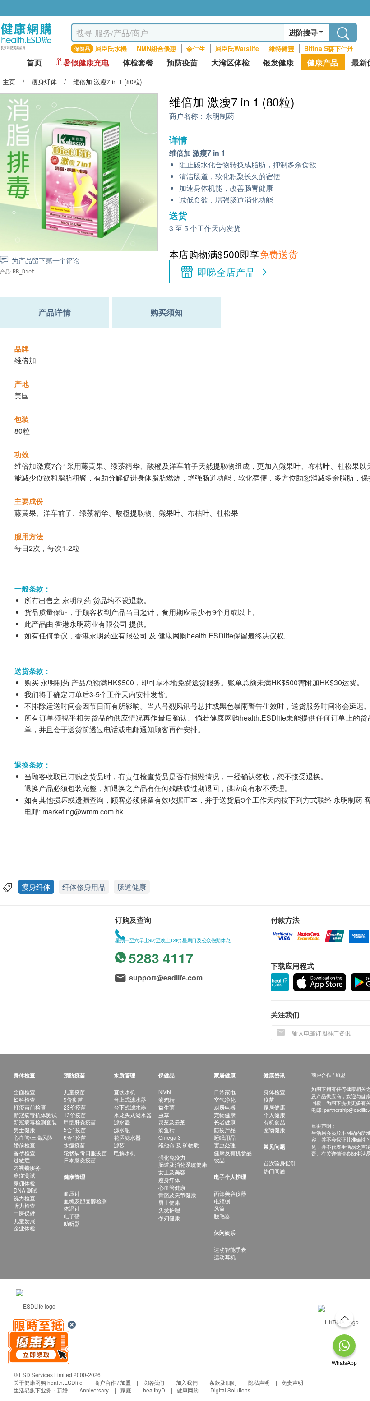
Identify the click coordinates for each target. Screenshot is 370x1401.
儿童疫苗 (74, 1092)
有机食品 (274, 1122)
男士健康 (24, 1129)
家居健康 (274, 1107)
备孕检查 (24, 1152)
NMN (164, 1092)
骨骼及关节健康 (177, 1194)
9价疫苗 (73, 1099)
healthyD (154, 1390)
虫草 (163, 1115)
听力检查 (24, 1205)
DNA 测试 (25, 1190)
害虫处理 (225, 1145)
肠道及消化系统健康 (182, 1164)
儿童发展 (24, 1221)
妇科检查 (24, 1099)
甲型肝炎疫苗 (80, 1122)
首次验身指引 (280, 1163)
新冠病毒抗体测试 (35, 1115)
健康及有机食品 (233, 1152)
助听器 (72, 1223)
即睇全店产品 (226, 271)
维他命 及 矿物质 (178, 1145)
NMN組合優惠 (156, 48)
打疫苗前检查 (30, 1107)
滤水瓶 (122, 1129)
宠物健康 (225, 1115)
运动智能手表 (230, 1249)
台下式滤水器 (130, 1107)
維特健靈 (281, 48)
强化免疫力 (171, 1157)
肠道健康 (131, 887)
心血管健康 (171, 1187)
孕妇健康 (169, 1217)
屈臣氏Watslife (237, 48)
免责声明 (292, 1382)
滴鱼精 (166, 1129)
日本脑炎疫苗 (80, 1160)
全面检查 (24, 1092)
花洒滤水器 (127, 1137)
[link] (36, 1305)
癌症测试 (24, 1175)
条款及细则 (222, 1382)
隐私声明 (259, 1382)
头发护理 (169, 1210)
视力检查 (24, 1198)
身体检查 (274, 1092)
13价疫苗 (75, 1115)
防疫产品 (225, 1129)
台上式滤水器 (130, 1099)
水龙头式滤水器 (133, 1115)
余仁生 (195, 48)
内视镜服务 (27, 1167)
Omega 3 (169, 1137)
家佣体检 (24, 1183)
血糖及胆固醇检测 (85, 1201)
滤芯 (119, 1145)
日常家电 (225, 1092)
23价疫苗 (75, 1107)
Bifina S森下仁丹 (328, 48)
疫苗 (269, 1099)
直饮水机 (124, 1092)
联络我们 (153, 1382)
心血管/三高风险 (33, 1137)
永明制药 (219, 116)
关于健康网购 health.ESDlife (48, 1382)
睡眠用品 (225, 1137)
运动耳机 (225, 1257)
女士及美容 (171, 1172)
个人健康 (274, 1115)
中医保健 (24, 1213)
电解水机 (124, 1152)
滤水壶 (122, 1122)
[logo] (26, 50)
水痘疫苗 (74, 1145)
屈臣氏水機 (111, 48)
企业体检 (24, 1228)
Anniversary (94, 1390)
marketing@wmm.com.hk (82, 811)
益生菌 (166, 1107)
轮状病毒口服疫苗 (85, 1152)
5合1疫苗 (75, 1129)
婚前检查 (24, 1145)
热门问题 (274, 1170)
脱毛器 (222, 1216)
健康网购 (188, 1390)
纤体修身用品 (84, 887)
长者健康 (225, 1122)
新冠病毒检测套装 (35, 1122)
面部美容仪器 (230, 1193)
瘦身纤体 (36, 887)
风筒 (219, 1208)
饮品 (219, 1160)
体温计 (72, 1208)
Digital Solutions (230, 1390)
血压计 (72, 1193)
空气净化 (225, 1099)
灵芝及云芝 (171, 1122)
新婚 (62, 1390)
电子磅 (72, 1216)
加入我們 (187, 1382)
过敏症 (22, 1160)
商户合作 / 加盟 (112, 1382)
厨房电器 (225, 1107)
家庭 (125, 1390)
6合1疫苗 (75, 1137)
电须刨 (222, 1201)
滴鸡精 (166, 1099)
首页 (34, 62)
